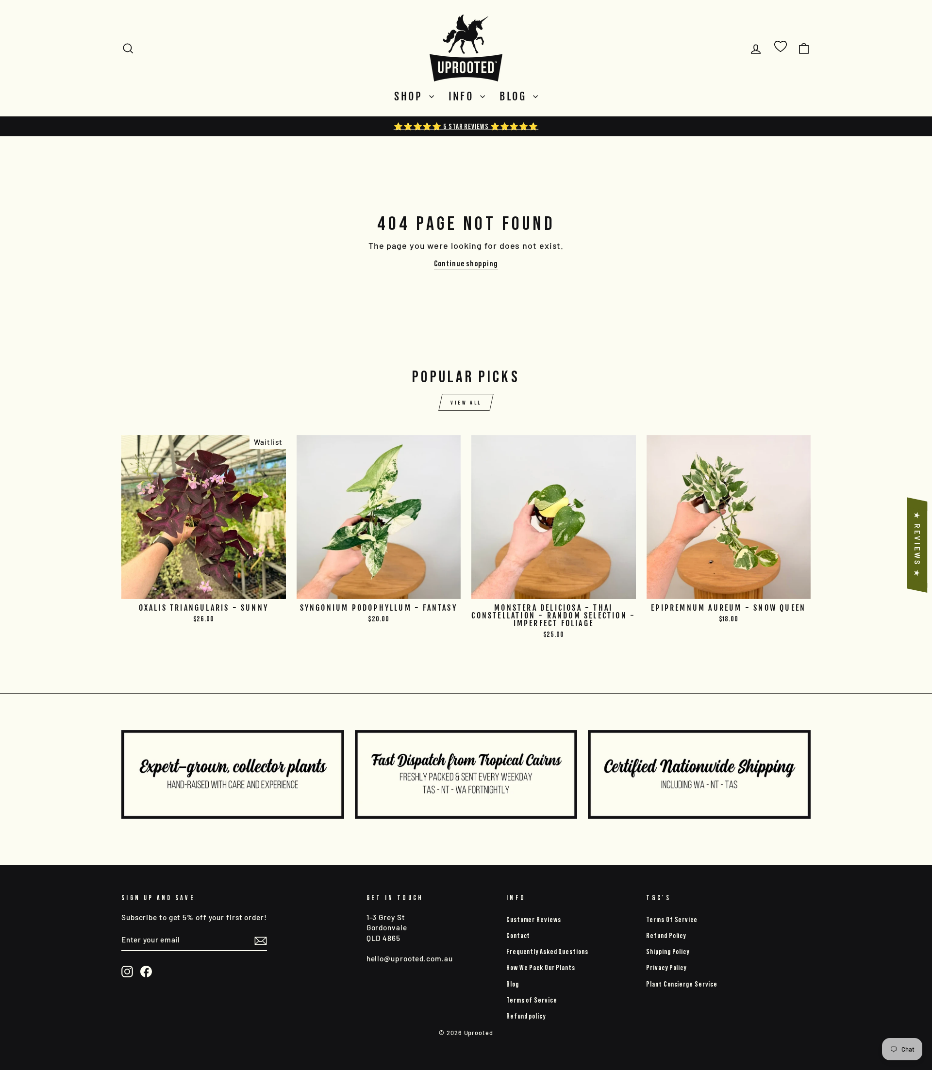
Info (463, 96)
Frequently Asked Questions (547, 951)
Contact (518, 935)
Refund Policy (666, 935)
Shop (410, 96)
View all (466, 402)
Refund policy (526, 1016)
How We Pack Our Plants (540, 967)
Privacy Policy (666, 967)
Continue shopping (466, 263)
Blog (515, 96)
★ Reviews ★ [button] (917, 545)
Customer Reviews (533, 919)
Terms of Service (531, 1000)
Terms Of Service (671, 919)
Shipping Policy (667, 951)
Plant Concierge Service (681, 984)
